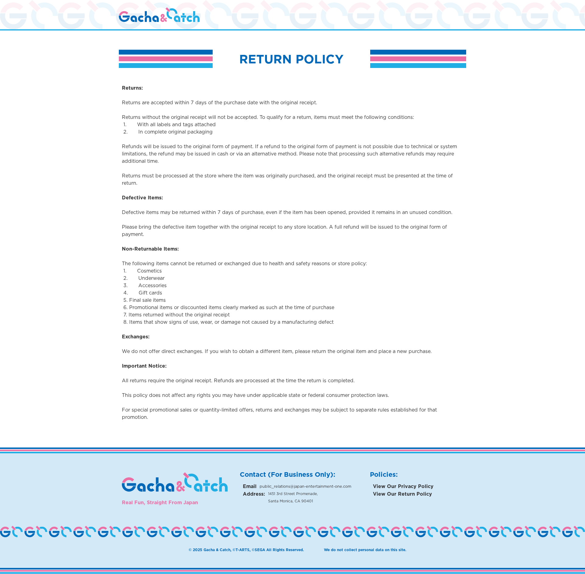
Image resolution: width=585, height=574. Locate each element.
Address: (254, 493)
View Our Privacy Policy (403, 486)
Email (250, 486)
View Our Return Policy (402, 493)
